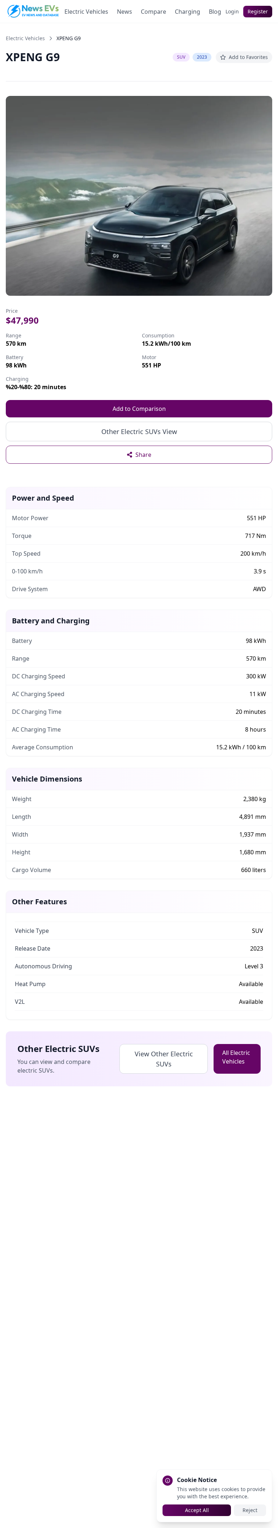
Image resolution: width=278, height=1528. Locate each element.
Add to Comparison (139, 409)
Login (232, 11)
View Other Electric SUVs (164, 1058)
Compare (153, 12)
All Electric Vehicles (236, 1057)
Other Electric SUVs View (139, 431)
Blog (215, 12)
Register (258, 11)
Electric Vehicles (86, 12)
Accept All (197, 1510)
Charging (187, 12)
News (124, 12)
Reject (250, 1510)
